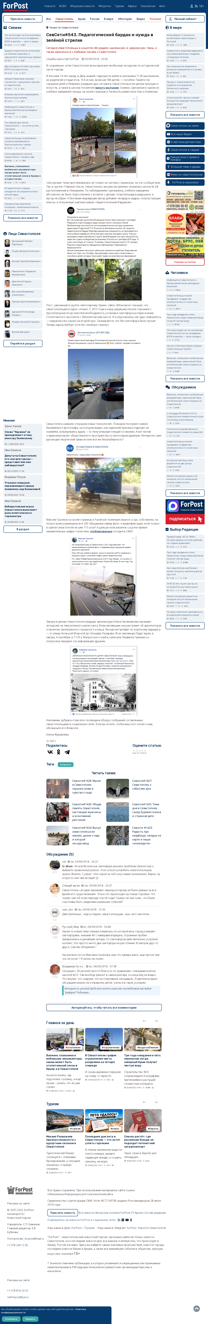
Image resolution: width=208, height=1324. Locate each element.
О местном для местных (186, 141)
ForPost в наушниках (185, 182)
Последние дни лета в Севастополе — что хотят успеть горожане (102, 1140)
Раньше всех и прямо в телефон (184, 158)
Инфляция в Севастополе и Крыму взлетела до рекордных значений (21, 110)
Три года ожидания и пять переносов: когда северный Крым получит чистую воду (142, 1060)
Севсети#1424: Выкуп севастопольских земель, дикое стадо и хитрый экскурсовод (86, 835)
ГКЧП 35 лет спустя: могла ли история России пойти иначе (182, 585)
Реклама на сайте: (18, 1280)
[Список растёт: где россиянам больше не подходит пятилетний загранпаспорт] (143, 1111)
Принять (30, 1318)
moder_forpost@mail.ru (30, 1238)
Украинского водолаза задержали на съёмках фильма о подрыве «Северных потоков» (185, 53)
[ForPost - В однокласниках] (131, 1220)
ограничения (111, 1047)
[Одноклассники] (59, 752)
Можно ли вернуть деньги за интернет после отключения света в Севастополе (182, 479)
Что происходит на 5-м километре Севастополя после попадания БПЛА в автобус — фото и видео (23, 38)
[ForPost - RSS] (119, 1220)
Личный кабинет (185, 19)
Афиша (132, 6)
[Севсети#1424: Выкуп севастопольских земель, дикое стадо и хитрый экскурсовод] (57, 827)
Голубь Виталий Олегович (26, 251)
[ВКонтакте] (50, 752)
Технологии (147, 6)
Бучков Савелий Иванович (26, 261)
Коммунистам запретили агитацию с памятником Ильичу (21, 205)
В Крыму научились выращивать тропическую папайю (22, 96)
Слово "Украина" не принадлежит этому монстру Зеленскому (18, 435)
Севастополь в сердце (185, 149)
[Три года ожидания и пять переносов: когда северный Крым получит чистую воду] (143, 1030)
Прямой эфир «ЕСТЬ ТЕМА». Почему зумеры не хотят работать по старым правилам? (184, 540)
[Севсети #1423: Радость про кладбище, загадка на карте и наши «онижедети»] (117, 827)
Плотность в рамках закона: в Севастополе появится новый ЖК (185, 431)
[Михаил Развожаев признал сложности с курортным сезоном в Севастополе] (65, 1111)
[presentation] (144, 1020)
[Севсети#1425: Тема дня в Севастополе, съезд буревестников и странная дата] (117, 803)
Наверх (197, 1309)
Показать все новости (23, 218)
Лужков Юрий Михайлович (26, 301)
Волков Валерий (20, 331)
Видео (141, 19)
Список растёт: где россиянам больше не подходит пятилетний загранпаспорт (139, 1141)
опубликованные (101, 531)
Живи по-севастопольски (187, 174)
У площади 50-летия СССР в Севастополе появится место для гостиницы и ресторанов (185, 416)
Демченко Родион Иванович (22, 283)
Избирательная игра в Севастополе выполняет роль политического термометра (21, 511)
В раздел (23, 529)
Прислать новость (23, 19)
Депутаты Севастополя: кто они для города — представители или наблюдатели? (21, 460)
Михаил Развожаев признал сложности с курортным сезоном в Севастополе (61, 1141)
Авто (162, 6)
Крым (81, 19)
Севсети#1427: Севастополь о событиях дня (142, 784)
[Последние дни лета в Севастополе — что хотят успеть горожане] (104, 1111)
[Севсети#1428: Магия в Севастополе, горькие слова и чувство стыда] (57, 780)
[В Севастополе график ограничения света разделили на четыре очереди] (104, 1030)
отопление (74, 1047)
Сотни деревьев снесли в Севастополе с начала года (19, 155)
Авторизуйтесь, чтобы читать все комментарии (104, 1007)
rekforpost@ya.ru (17, 1297)
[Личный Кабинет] (192, 6)
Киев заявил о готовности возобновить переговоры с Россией (181, 38)
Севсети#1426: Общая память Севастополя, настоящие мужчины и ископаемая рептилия (86, 812)
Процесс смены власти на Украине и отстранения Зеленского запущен (181, 85)
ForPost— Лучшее (83, 1228)
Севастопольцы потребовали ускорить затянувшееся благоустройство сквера (20, 141)
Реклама (155, 19)
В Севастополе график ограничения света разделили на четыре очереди (100, 1060)
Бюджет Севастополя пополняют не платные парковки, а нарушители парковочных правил (23, 53)
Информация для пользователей (85, 1194)
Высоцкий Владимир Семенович (23, 293)
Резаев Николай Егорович (26, 321)
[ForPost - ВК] (123, 1220)
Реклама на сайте (18, 1203)
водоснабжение (148, 1047)
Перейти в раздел (22, 343)
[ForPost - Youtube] (127, 1220)
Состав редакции (155, 1213)
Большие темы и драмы (185, 166)
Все (48, 19)
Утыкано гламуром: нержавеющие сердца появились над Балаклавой (22, 486)
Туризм (119, 6)
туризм (76, 1128)
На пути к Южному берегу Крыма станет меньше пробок (184, 347)
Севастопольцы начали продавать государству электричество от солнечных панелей (182, 300)
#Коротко (105, 6)
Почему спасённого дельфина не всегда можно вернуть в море (185, 613)
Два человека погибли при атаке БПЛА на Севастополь (22, 68)
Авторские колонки (107, 1213)
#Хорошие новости (82, 6)
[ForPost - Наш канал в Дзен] (133, 1220)
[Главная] (15, 4)
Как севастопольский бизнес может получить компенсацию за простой (184, 571)
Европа (154, 1128)
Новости (49, 6)
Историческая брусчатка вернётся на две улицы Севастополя (180, 463)
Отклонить (11, 1318)
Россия (94, 19)
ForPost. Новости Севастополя (146, 1228)
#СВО (62, 6)
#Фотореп (125, 19)
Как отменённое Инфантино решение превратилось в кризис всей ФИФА (184, 69)
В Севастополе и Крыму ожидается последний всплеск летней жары (21, 191)
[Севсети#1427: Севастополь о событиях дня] (117, 780)
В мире (108, 19)
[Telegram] (67, 752)
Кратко (139, 1213)
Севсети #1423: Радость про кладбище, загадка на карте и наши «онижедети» (146, 835)
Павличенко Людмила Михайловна (24, 273)
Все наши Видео (181, 134)
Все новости (86, 1213)
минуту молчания (107, 87)
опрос (115, 1128)
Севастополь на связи (185, 125)
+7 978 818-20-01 (17, 1290)
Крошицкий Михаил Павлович (22, 243)
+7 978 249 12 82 (17, 1245)
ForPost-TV (127, 1213)
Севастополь (64, 19)
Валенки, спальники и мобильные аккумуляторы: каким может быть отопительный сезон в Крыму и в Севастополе (64, 1062)
